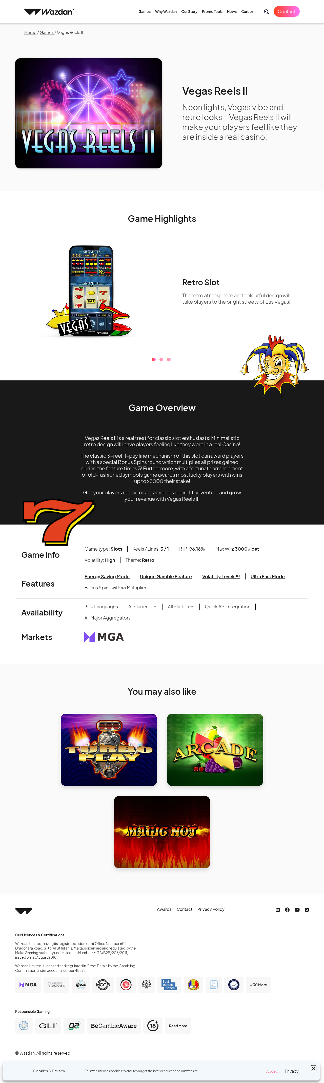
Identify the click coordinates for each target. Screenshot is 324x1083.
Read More (178, 1025)
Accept (273, 1071)
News (232, 11)
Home (30, 32)
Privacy (292, 1071)
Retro (148, 560)
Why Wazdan (166, 11)
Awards (164, 909)
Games (144, 11)
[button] (313, 1067)
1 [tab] (154, 359)
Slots (116, 549)
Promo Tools (212, 11)
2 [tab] (161, 359)
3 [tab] (169, 359)
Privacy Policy (211, 909)
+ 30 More (258, 984)
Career (247, 11)
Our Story (189, 11)
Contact (287, 11)
